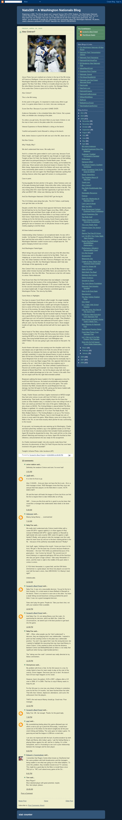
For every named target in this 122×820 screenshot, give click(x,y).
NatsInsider (84, 85)
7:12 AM (29, 521)
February (85, 350)
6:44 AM (29, 510)
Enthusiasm (86, 159)
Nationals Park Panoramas (89, 57)
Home (46, 801)
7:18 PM (29, 717)
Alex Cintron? (86, 185)
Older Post (69, 801)
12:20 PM (29, 661)
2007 (82, 360)
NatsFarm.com (85, 88)
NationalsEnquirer (86, 91)
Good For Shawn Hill (89, 266)
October (85, 127)
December (86, 121)
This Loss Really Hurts (90, 225)
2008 (82, 357)
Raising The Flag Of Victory (91, 233)
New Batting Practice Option (91, 329)
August (85, 132)
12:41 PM (29, 706)
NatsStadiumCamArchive (88, 106)
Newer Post (22, 801)
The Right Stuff (87, 217)
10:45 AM (29, 789)
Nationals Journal (86, 74)
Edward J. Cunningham (35, 755)
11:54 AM (29, 582)
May (84, 141)
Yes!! (83, 230)
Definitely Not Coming (89, 275)
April (84, 144)
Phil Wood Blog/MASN (88, 77)
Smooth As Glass (88, 281)
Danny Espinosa (87, 278)
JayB (28, 476)
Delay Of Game (87, 269)
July (84, 135)
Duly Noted (85, 302)
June (84, 138)
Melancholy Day (87, 259)
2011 (82, 113)
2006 (82, 363)
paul (28, 721)
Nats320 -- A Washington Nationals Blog (51, 10)
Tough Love (86, 182)
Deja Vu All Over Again (90, 291)
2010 (82, 116)
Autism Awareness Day (90, 214)
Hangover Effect (87, 162)
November (86, 124)
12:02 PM (29, 609)
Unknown (29, 514)
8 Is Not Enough (87, 253)
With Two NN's (87, 206)
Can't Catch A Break (89, 203)
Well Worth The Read (89, 272)
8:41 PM (29, 773)
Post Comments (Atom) (36, 805)
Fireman (84, 196)
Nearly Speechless (88, 175)
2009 (82, 119)
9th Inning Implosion (89, 146)
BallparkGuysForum (87, 103)
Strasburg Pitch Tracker (88, 71)
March (84, 348)
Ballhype (83, 100)
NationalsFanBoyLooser (88, 94)
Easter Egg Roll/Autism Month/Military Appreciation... (90, 243)
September (86, 130)
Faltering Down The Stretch (91, 228)
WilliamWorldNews (86, 97)
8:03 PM (29, 751)
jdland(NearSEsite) (86, 68)
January (85, 353)
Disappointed (86, 256)
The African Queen (88, 35)
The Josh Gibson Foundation (92, 283)
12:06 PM (29, 627)
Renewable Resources (89, 193)
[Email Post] (69, 455)
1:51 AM (29, 472)
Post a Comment (27, 793)
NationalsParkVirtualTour (88, 60)
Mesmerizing (86, 294)
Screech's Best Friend (34, 586)
